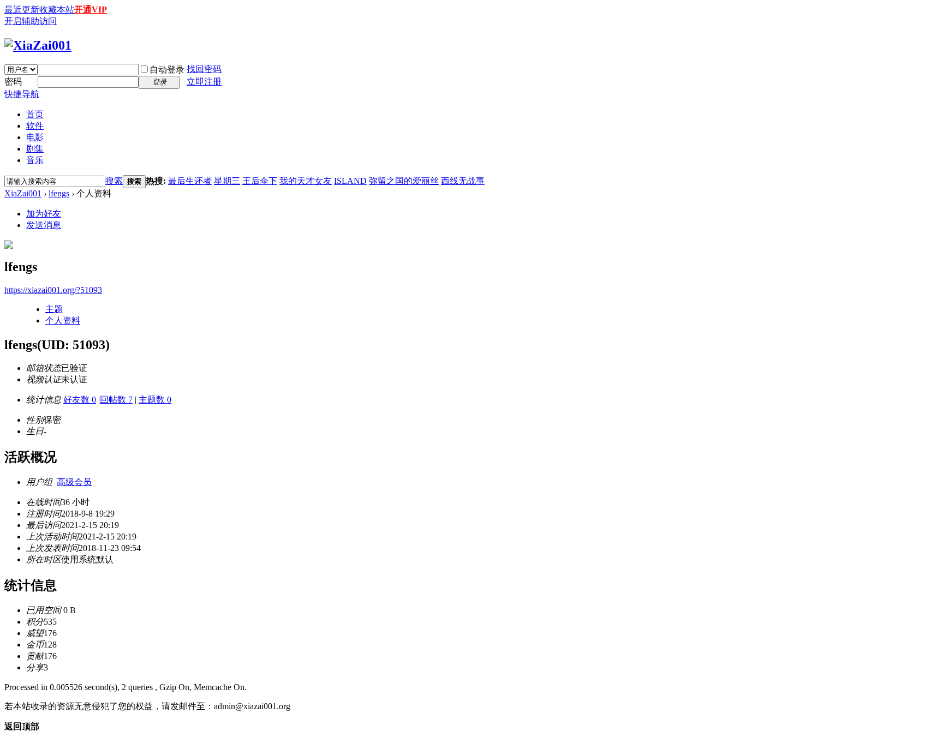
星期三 (227, 180)
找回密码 (204, 69)
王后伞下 (259, 180)
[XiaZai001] (37, 45)
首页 (35, 114)
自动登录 (167, 69)
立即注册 (204, 81)
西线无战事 (463, 180)
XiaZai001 (22, 193)
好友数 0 (79, 399)
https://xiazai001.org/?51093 (53, 290)
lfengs (59, 193)
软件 (35, 125)
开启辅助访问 (30, 21)
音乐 (35, 160)
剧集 (35, 148)
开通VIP (90, 9)
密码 (13, 81)
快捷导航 (21, 94)
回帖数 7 (116, 399)
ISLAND (350, 180)
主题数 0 (155, 399)
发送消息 (43, 225)
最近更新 (21, 9)
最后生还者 (190, 180)
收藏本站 (56, 9)
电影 (35, 137)
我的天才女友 (305, 180)
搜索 (114, 180)
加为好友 (43, 213)
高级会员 (74, 482)
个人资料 (62, 320)
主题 (54, 309)
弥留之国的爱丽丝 (404, 180)
